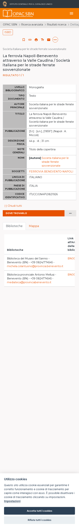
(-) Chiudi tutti (13, 205)
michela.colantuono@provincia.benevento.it (35, 266)
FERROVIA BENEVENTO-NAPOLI (51, 171)
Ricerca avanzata (32, 24)
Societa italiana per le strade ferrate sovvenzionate (55, 161)
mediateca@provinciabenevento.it (29, 282)
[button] (30, 40)
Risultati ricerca (56, 24)
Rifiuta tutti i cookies (39, 519)
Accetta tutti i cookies (39, 510)
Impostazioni (12, 501)
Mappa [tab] (34, 226)
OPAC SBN (10, 24)
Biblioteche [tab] (14, 226)
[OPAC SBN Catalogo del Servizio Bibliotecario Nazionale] (7, 13)
